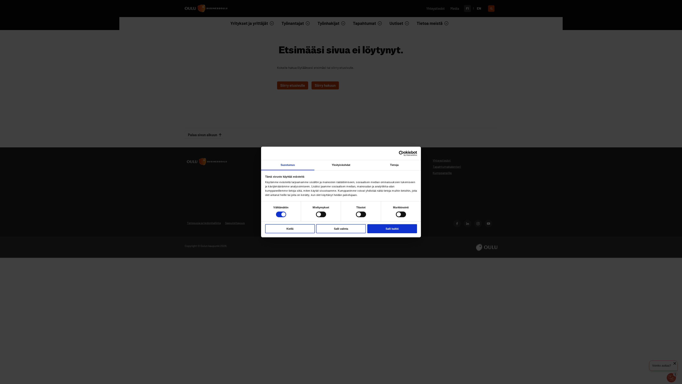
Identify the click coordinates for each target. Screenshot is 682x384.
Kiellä (289, 228)
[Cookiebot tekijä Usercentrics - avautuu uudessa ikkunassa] (401, 153)
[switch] (321, 214)
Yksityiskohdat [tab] (341, 164)
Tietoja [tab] (394, 164)
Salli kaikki (392, 228)
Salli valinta (341, 228)
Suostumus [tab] (288, 164)
